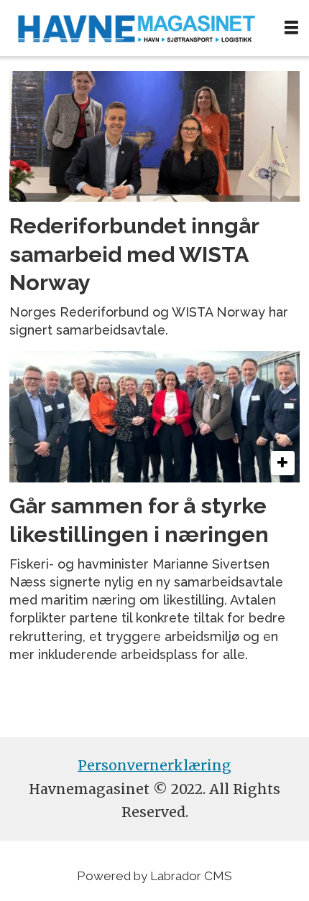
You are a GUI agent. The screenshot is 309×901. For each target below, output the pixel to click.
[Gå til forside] (136, 27)
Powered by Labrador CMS (154, 876)
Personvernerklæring (154, 765)
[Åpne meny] (291, 28)
